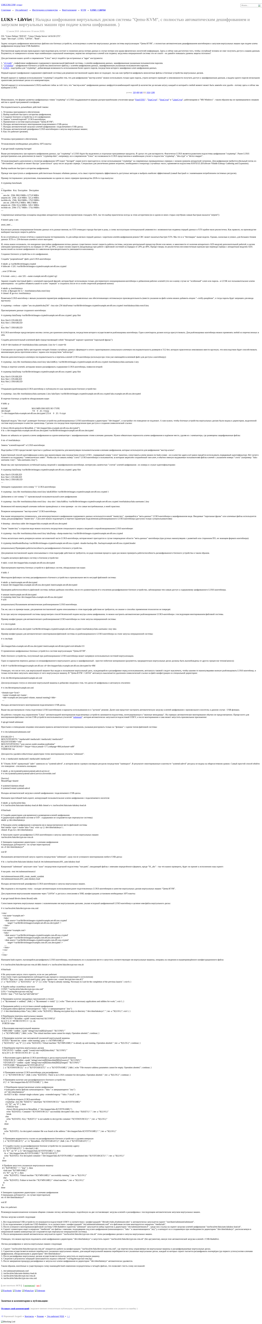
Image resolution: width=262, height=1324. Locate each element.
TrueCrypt (152, 100)
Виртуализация (69, 10)
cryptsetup (8, 65)
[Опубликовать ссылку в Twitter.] (17, 1290)
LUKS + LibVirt (98, 10)
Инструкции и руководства (45, 10)
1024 (148, 92)
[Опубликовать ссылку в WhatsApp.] (28, 1290)
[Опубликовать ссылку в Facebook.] (6, 1290)
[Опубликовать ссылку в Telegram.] (40, 1290)
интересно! (30, 1285)
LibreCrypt (177, 100)
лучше (19, 5)
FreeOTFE (140, 100)
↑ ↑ (68, 1316)
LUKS (6, 68)
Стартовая (6, 10)
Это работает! (21, 10)
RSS (62, 1316)
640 (141, 92)
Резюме (40, 1316)
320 (134, 92)
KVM (83, 10)
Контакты (29, 1316)
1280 (153, 92)
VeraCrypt (164, 100)
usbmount (77, 717)
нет (38, 1285)
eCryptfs (8, 63)
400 (137, 92)
